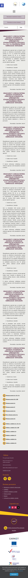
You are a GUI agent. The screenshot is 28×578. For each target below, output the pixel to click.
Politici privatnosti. (19, 570)
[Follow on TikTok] (12, 507)
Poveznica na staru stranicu (14, 22)
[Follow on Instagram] (15, 507)
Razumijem (14, 574)
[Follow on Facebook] (10, 507)
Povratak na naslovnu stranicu (14, 16)
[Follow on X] (18, 507)
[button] (2, 5)
